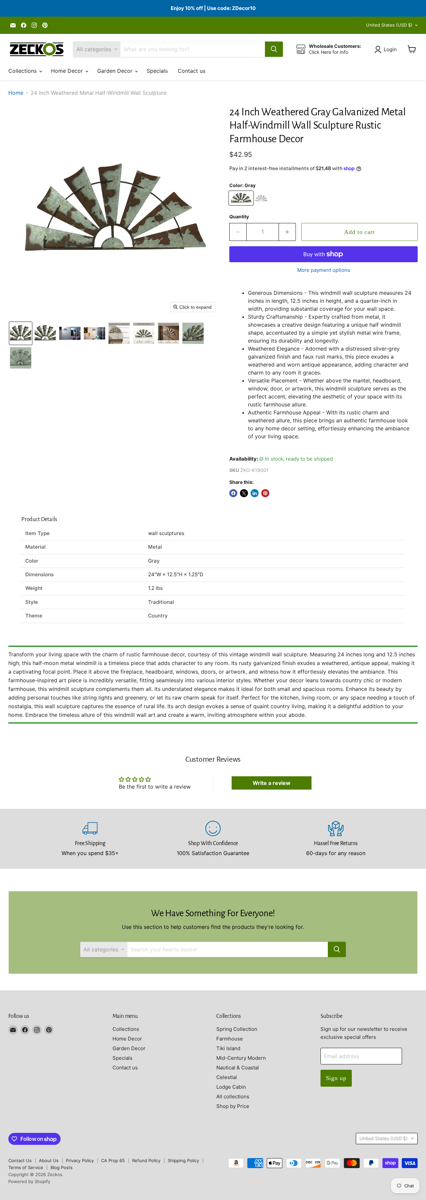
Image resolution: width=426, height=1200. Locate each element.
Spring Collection (236, 1029)
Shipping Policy (183, 1160)
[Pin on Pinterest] (265, 493)
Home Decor (68, 70)
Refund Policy (146, 1160)
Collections (23, 70)
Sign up (336, 1078)
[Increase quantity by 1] (287, 232)
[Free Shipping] (90, 839)
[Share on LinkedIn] (255, 493)
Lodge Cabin (231, 1087)
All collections (232, 1096)
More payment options (323, 270)
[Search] (274, 49)
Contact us (191, 70)
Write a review (272, 783)
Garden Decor (115, 70)
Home (15, 93)
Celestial (226, 1077)
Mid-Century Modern (241, 1058)
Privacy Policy (80, 1160)
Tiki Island (228, 1048)
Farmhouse (229, 1039)
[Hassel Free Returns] (336, 839)
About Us (49, 1160)
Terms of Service (25, 1167)
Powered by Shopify (29, 1181)
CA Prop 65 (113, 1160)
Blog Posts (62, 1167)
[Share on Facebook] (233, 493)
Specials (157, 70)
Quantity (239, 216)
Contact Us (20, 1160)
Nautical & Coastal (237, 1067)
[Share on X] (244, 493)
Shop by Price (232, 1106)
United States (389, 25)
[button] (386, 50)
